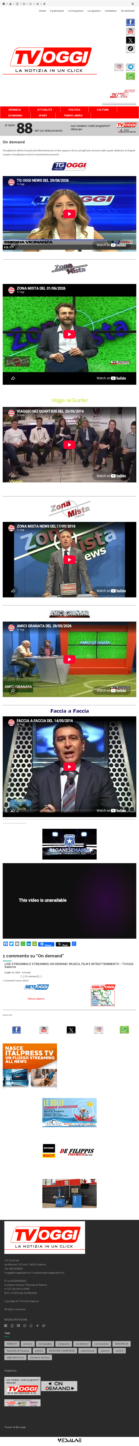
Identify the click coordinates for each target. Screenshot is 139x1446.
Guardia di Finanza (18, 1350)
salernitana (87, 1350)
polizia (39, 1350)
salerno (104, 1350)
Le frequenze (75, 10)
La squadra (94, 10)
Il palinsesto (57, 10)
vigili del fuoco (15, 1357)
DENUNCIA (121, 1343)
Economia (15, 115)
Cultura (103, 109)
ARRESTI (12, 1343)
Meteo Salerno (36, 998)
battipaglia (45, 1343)
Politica (74, 109)
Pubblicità (10, 1370)
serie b (119, 1350)
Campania (64, 1343)
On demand (127, 10)
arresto (27, 1343)
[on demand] (69, 166)
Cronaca (14, 109)
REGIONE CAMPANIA (62, 1350)
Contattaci (111, 10)
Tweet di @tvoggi (15, 1427)
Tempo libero (73, 115)
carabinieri (82, 1343)
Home (42, 10)
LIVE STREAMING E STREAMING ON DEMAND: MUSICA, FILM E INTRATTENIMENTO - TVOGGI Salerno (69, 965)
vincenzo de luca (40, 1357)
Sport (43, 115)
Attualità (44, 109)
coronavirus (101, 1343)
